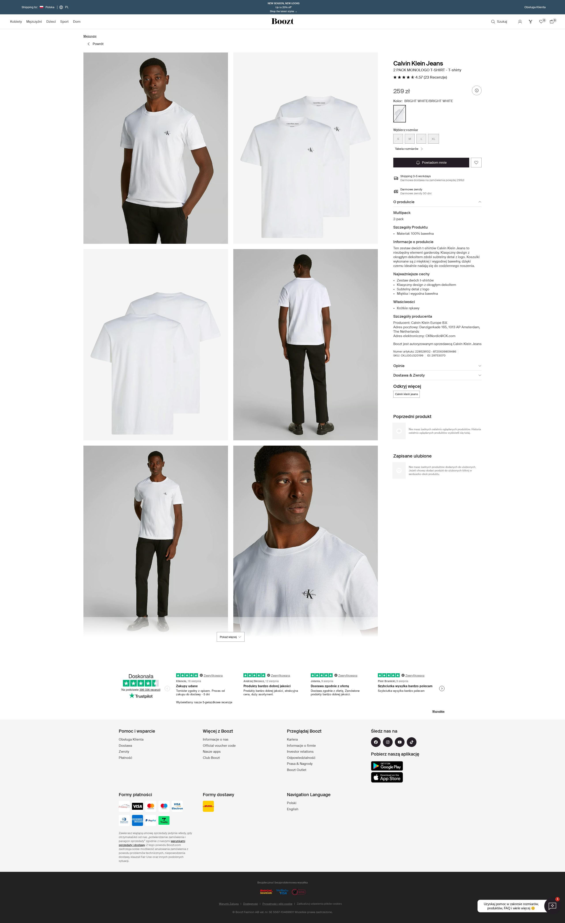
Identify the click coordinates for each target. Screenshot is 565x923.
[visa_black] (137, 807)
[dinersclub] (124, 821)
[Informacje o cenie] (477, 90)
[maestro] (164, 807)
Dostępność (250, 904)
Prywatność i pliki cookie (277, 904)
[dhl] (208, 807)
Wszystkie (438, 711)
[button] (155, 148)
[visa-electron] (177, 807)
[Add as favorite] (476, 162)
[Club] (530, 21)
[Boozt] (282, 21)
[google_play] (387, 766)
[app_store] (387, 777)
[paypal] (150, 821)
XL (433, 139)
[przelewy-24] (124, 807)
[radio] (399, 113)
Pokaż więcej (228, 637)
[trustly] (164, 821)
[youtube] (400, 742)
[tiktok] (411, 742)
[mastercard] (150, 807)
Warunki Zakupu (229, 904)
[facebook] (376, 742)
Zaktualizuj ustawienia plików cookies (319, 903)
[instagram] (388, 742)
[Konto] (520, 21)
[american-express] (137, 821)
